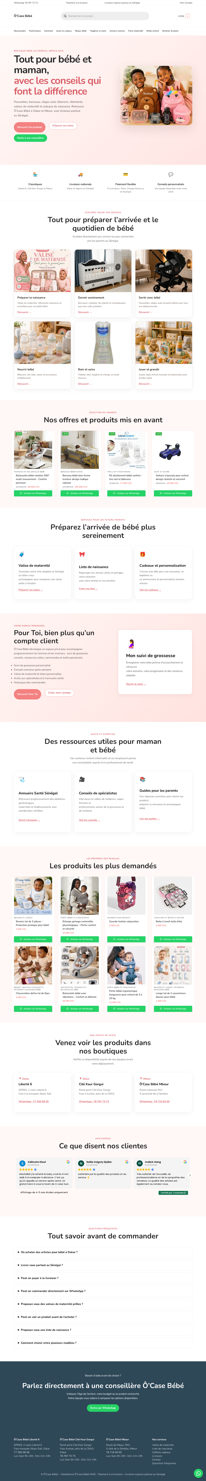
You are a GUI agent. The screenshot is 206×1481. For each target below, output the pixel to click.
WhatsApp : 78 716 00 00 (155, 1101)
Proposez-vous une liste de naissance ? (46, 1330)
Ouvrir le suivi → (136, 684)
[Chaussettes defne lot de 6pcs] (33, 965)
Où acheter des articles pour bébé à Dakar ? (49, 1252)
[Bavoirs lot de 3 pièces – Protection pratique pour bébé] (33, 896)
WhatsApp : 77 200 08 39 (34, 1101)
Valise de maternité (163, 1445)
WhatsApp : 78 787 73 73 (94, 1101)
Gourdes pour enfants (118, 918)
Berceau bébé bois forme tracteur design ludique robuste (76, 479)
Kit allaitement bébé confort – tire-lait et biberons (125, 477)
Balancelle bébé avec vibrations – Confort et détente (80, 995)
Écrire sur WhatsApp (103, 1408)
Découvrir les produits (29, 127)
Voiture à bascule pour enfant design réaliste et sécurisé (172, 477)
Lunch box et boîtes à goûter (169, 918)
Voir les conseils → (89, 820)
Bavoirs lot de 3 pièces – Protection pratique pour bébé (32, 923)
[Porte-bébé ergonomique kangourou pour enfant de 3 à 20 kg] (126, 965)
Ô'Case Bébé (23, 16)
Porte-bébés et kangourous (75, 918)
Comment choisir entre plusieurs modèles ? (48, 1343)
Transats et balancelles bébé (29, 472)
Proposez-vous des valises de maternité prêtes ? (52, 1304)
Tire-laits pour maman (119, 472)
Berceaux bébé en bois (72, 472)
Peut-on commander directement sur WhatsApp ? (53, 1291)
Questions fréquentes (164, 1463)
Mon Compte (186, 2)
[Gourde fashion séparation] (126, 896)
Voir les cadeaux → (150, 590)
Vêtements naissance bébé (27, 990)
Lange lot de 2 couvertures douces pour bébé (171, 995)
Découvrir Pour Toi (27, 694)
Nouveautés (67, 987)
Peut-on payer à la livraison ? (39, 1278)
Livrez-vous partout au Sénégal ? (42, 1265)
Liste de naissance (162, 1448)
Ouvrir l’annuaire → (29, 820)
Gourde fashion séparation (124, 921)
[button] (184, 16)
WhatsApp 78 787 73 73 (26, 2)
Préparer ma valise (63, 125)
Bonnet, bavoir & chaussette (28, 987)
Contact (156, 1459)
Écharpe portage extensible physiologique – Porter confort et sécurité (79, 925)
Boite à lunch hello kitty (169, 921)
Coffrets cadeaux (161, 1452)
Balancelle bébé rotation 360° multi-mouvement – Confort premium (32, 479)
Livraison (157, 1456)
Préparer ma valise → (31, 590)
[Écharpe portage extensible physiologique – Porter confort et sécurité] (80, 896)
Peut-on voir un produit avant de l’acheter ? (49, 1317)
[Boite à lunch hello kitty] (173, 896)
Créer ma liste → (88, 588)
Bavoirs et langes (23, 918)
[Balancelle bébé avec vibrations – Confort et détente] (80, 965)
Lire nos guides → (150, 818)
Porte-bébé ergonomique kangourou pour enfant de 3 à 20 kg (125, 994)
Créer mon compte (59, 692)
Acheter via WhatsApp (34, 493)
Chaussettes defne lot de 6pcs (33, 993)
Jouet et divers (162, 472)
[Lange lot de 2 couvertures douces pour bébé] (173, 965)
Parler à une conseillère (30, 138)
